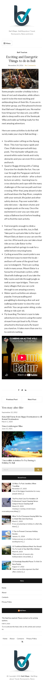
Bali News (23, 610)
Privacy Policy (7, 602)
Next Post (32, 399)
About (4, 592)
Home (4, 588)
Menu (8, 43)
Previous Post (12, 399)
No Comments (30, 65)
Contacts (5, 597)
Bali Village (25, 676)
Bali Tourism (22, 52)
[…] (23, 494)
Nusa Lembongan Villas (12, 426)
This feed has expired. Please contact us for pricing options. (20, 619)
